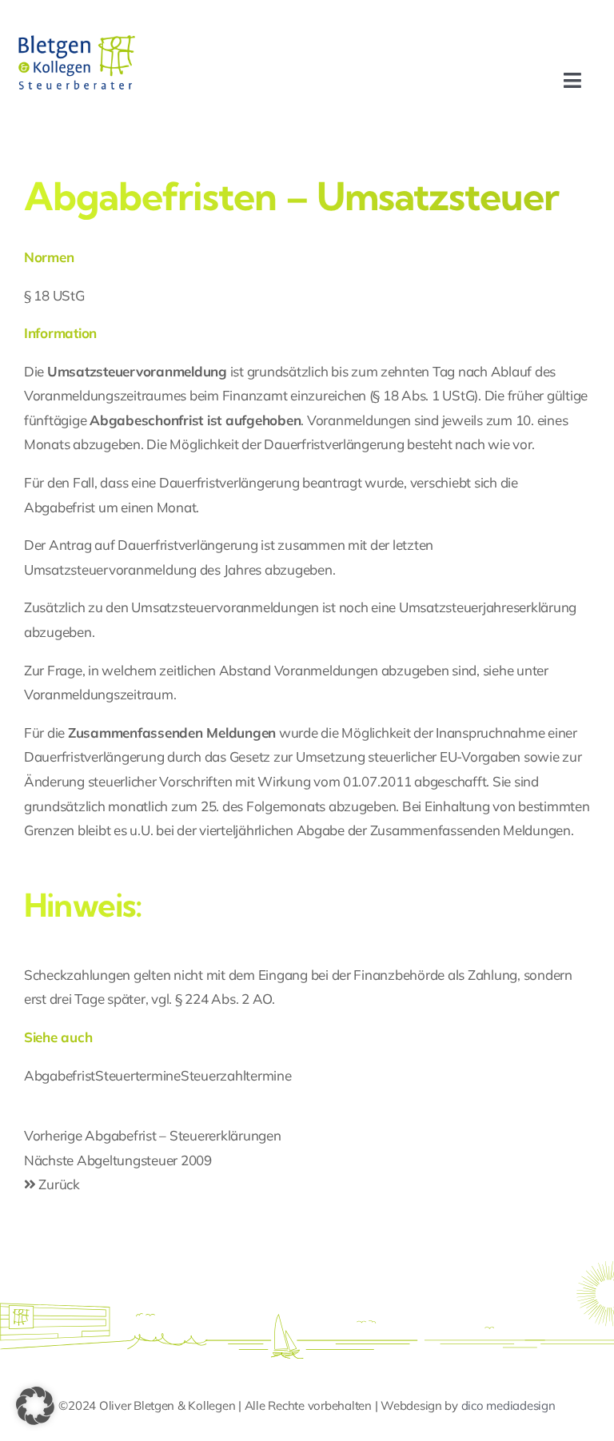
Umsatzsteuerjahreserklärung (487, 607)
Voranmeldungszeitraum (98, 694)
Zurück (58, 1184)
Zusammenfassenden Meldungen (470, 830)
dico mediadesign (508, 1405)
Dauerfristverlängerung (229, 482)
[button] (35, 1406)
